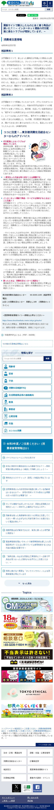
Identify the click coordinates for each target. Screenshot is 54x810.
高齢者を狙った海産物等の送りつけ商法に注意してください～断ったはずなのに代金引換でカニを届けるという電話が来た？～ (28, 518)
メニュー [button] (50, 5)
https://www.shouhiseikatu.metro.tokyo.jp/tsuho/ (22, 320)
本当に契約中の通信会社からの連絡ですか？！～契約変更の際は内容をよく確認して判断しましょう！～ (28, 467)
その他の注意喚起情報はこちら (15, 344)
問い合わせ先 (32, 798)
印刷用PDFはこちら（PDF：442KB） (20, 335)
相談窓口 (18, 729)
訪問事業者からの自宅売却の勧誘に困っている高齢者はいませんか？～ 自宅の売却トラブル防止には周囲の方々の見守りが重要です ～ (28, 492)
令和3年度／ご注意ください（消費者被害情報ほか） (26, 446)
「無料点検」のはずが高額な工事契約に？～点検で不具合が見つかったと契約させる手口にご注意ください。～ (28, 559)
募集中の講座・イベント (40, 778)
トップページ (6, 729)
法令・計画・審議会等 (13, 753)
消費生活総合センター (13, 761)
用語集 (30, 801)
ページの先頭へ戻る (44, 744)
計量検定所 (34, 761)
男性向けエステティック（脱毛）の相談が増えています (28, 479)
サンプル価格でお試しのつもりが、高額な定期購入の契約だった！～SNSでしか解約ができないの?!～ (28, 505)
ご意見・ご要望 (8, 801)
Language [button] (44, 5)
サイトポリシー (8, 798)
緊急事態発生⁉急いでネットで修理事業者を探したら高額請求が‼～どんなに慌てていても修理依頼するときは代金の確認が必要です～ (28, 545)
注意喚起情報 (9, 778)
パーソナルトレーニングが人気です (20, 458)
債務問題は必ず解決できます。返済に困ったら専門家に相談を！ (28, 531)
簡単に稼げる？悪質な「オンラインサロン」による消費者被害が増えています (28, 572)
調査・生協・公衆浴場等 (40, 753)
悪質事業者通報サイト (39, 769)
